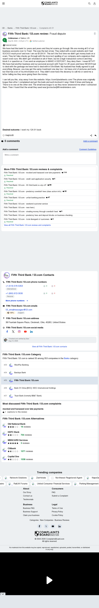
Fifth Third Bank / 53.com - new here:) (19, 208)
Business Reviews (62, 520)
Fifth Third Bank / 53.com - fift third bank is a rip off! (27, 185)
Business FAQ (28, 508)
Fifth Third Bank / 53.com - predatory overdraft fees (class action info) (35, 191)
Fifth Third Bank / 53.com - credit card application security (29, 179)
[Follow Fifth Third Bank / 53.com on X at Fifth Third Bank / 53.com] (13, 331)
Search (89, 3)
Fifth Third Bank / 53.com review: (28, 34)
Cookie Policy (57, 515)
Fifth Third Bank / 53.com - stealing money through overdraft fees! (33, 212)
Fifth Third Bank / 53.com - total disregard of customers (28, 219)
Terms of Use (57, 508)
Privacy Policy (57, 512)
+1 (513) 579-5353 (14, 286)
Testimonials (28, 499)
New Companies (46, 520)
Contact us (27, 496)
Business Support (30, 512)
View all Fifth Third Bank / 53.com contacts (49, 347)
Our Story (27, 492)
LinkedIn (59, 526)
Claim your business (31, 515)
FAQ (53, 492)
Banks (66, 358)
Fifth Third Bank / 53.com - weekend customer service (26, 204)
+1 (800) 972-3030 (14, 293)
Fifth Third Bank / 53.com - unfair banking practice (27, 198)
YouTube (53, 526)
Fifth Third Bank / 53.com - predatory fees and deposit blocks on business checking (38, 215)
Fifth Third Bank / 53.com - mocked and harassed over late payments (35, 173)
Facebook (39, 526)
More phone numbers (15, 301)
